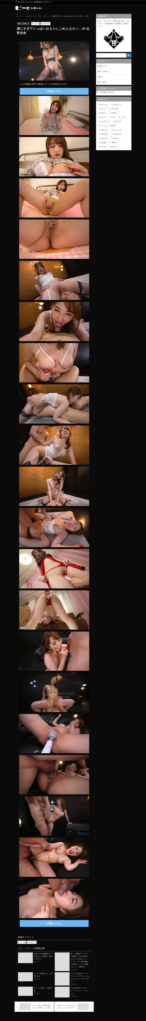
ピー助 (36, 23)
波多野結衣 (104, 134)
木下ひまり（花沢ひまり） (109, 147)
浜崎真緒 (103, 142)
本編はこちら (54, 91)
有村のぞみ (104, 138)
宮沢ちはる (104, 104)
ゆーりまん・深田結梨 (108, 126)
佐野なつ (115, 113)
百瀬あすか (104, 130)
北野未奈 (46, 23)
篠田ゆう (115, 142)
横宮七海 (118, 121)
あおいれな (117, 130)
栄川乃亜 (115, 109)
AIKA (114, 117)
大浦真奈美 (117, 134)
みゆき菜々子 (105, 121)
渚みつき (103, 117)
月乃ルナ (103, 109)
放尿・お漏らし (23, 23)
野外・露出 (102, 82)
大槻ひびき (117, 104)
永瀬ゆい (103, 113)
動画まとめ (102, 66)
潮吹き (100, 77)
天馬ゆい (116, 138)
